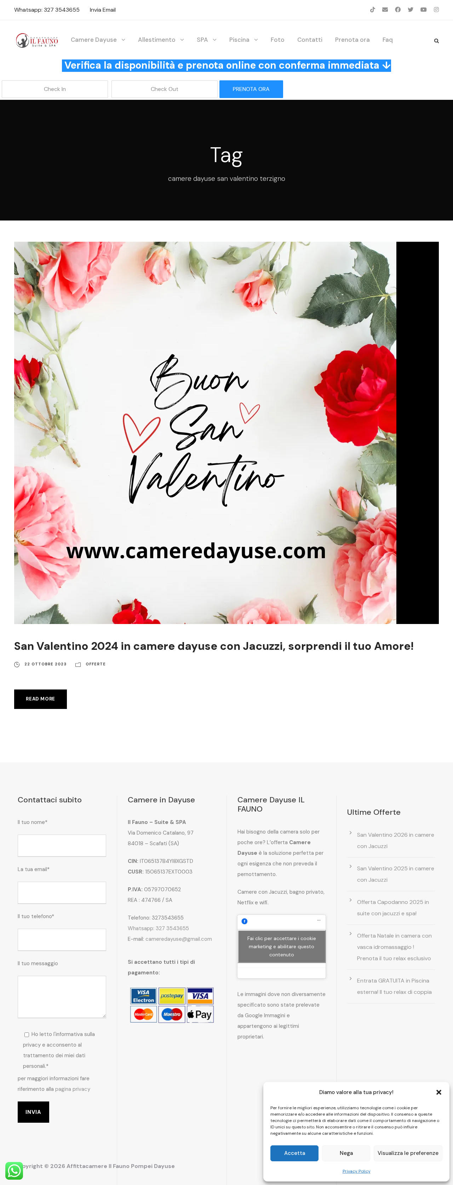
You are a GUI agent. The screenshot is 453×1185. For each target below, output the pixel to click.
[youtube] (423, 9)
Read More (40, 699)
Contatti (309, 40)
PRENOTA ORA (251, 89)
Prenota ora (352, 40)
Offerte (96, 664)
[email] (385, 9)
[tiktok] (372, 9)
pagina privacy (72, 1089)
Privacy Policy (357, 1171)
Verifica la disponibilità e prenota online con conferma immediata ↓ (227, 65)
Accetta (294, 1153)
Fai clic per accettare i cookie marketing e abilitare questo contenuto (281, 946)
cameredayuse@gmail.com (178, 939)
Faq (388, 40)
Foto (278, 40)
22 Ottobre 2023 (45, 664)
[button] (438, 1092)
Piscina (239, 40)
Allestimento (157, 40)
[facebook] (398, 9)
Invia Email (103, 9)
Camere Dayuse (94, 40)
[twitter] (410, 9)
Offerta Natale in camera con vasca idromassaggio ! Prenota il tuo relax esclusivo (394, 947)
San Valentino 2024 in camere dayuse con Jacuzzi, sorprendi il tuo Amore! (214, 646)
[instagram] (436, 9)
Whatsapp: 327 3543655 (47, 9)
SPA (202, 40)
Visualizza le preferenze (408, 1153)
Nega (346, 1153)
